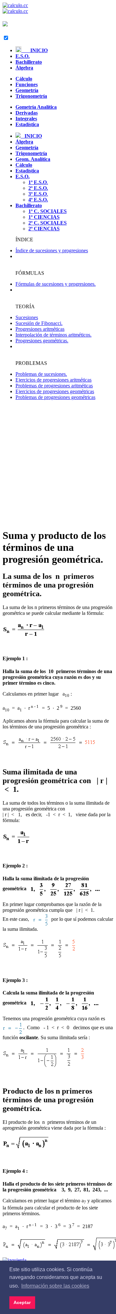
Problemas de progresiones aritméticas (54, 385)
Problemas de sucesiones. (41, 374)
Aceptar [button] (22, 1302)
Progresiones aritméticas (39, 329)
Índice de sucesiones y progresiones (51, 250)
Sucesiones (26, 317)
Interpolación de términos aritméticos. (53, 335)
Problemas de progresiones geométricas (55, 397)
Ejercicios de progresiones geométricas (54, 391)
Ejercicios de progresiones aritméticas (53, 380)
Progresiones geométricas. (41, 340)
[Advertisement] (58, 465)
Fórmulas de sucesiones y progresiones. (55, 284)
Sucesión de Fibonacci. (39, 323)
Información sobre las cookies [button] (55, 1286)
